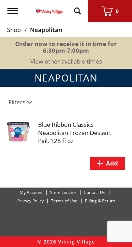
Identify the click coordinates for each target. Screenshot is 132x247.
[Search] (77, 7)
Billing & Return (100, 201)
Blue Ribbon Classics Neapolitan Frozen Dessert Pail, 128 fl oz (74, 133)
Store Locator (63, 192)
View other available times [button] (66, 61)
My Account (31, 192)
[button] (107, 163)
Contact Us (94, 192)
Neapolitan (46, 30)
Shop (14, 30)
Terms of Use (64, 201)
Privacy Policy (30, 201)
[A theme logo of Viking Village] (49, 8)
